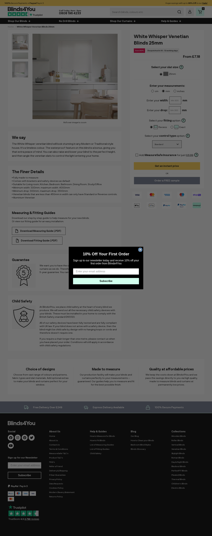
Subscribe (106, 281)
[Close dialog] (140, 249)
